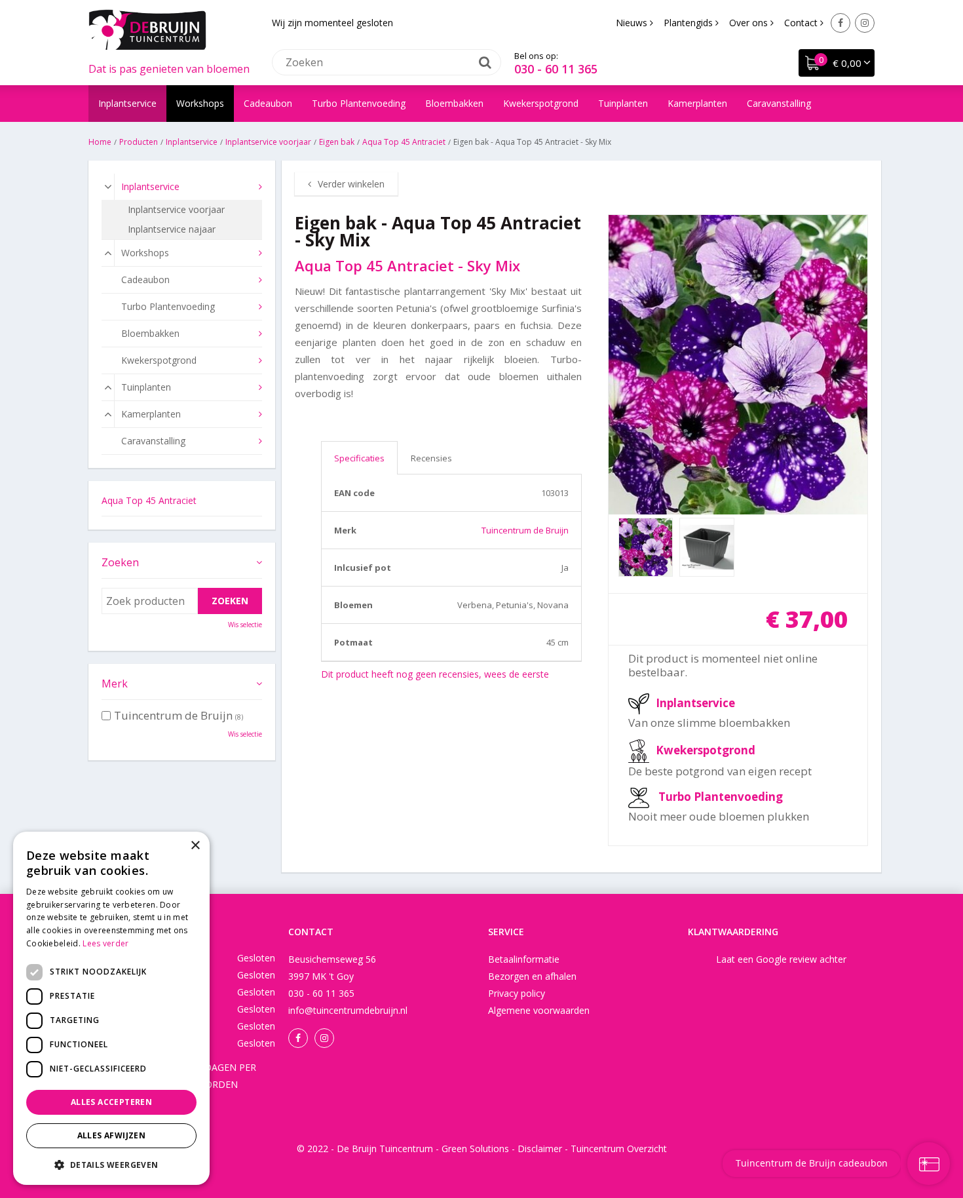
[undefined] (738, 365)
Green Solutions (475, 1148)
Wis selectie (245, 624)
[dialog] (111, 1008)
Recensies (431, 458)
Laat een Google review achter (781, 959)
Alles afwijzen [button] (111, 1135)
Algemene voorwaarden (539, 1010)
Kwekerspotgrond (705, 750)
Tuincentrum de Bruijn (525, 530)
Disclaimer (540, 1148)
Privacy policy (516, 993)
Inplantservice (695, 702)
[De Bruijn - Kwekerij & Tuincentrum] (147, 29)
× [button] (195, 846)
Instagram (865, 23)
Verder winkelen (351, 184)
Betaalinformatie (523, 959)
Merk (115, 683)
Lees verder (105, 943)
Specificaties (359, 458)
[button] (111, 1164)
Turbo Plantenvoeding (720, 796)
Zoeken (120, 562)
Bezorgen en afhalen (532, 976)
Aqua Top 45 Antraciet (149, 500)
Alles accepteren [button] (111, 1102)
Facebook (840, 23)
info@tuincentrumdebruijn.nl (347, 1010)
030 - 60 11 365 (555, 69)
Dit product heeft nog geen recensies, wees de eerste (435, 674)
